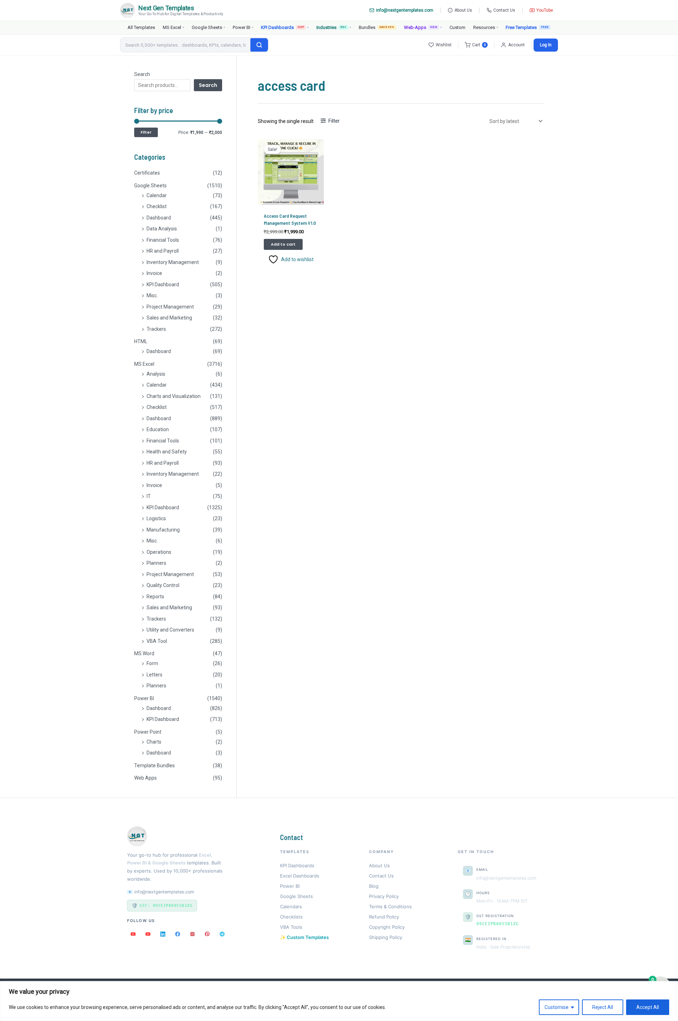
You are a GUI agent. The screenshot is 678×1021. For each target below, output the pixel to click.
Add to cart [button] (283, 244)
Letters (154, 674)
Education (158, 429)
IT (149, 496)
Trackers (156, 329)
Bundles (376, 27)
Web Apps (145, 778)
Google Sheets (208, 27)
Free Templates (521, 27)
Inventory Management (173, 262)
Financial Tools (163, 240)
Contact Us (504, 10)
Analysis (156, 374)
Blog (374, 886)
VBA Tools (291, 927)
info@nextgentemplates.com (404, 10)
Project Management (170, 307)
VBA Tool (157, 641)
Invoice (154, 273)
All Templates (141, 27)
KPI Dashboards (285, 27)
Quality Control (163, 585)
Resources (485, 27)
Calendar (157, 195)
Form (152, 663)
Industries (333, 27)
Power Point (147, 732)
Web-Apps (423, 27)
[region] (339, 1001)
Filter (146, 132)
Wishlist (444, 44)
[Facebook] (178, 934)
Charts (154, 742)
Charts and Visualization (174, 396)
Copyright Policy (387, 927)
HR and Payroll (163, 251)
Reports (155, 596)
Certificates (147, 173)
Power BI (243, 27)
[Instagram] (192, 934)
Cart (479, 44)
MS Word (144, 653)
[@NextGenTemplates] (148, 934)
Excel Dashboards (299, 876)
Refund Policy (384, 917)
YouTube (544, 10)
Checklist (157, 206)
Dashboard (159, 218)
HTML (140, 341)
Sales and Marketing (169, 318)
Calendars (291, 906)
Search (142, 74)
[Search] (259, 45)
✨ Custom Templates (304, 937)
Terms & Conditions (390, 906)
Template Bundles (154, 765)
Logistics (156, 518)
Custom (457, 27)
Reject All (602, 1007)
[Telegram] (222, 934)
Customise (557, 1007)
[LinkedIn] (163, 934)
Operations (159, 552)
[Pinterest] (207, 934)
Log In (546, 44)
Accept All (647, 1007)
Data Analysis (162, 228)
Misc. (152, 295)
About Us (463, 10)
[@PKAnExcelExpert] (133, 934)
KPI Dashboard (163, 284)
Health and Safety (167, 451)
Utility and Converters (170, 630)
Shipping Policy (385, 937)
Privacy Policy (384, 896)
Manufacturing (163, 530)
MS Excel (173, 27)
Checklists (291, 917)
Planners (156, 563)
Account (516, 44)
